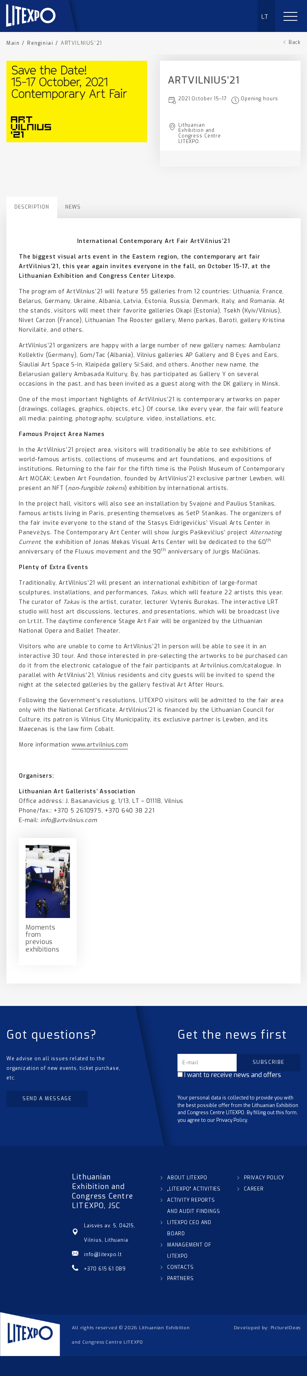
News (73, 207)
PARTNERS (180, 1278)
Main (13, 43)
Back (295, 42)
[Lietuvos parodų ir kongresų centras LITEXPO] (44, 30)
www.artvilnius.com (100, 745)
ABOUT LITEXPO (187, 1178)
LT (265, 17)
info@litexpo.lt (103, 1254)
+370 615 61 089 (105, 1269)
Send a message (47, 1098)
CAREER (254, 1189)
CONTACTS (180, 1267)
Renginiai (40, 43)
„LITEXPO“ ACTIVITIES (194, 1189)
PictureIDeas (286, 1328)
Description (31, 207)
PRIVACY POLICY (264, 1178)
